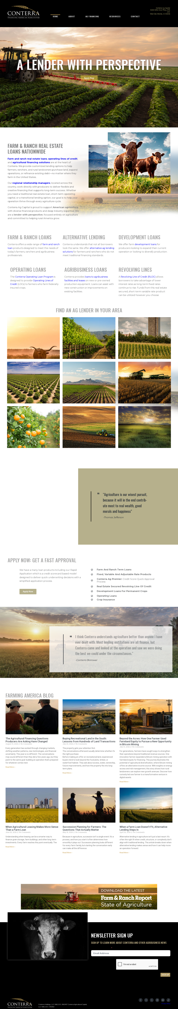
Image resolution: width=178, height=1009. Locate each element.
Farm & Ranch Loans (29, 237)
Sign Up (165, 975)
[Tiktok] (168, 1000)
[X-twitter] (152, 1000)
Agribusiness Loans (85, 269)
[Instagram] (146, 1000)
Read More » (10, 767)
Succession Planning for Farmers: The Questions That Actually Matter (84, 828)
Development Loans (139, 237)
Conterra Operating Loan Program (34, 276)
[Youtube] (163, 1000)
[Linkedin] (157, 1000)
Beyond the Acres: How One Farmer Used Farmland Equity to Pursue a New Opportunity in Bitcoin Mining (145, 741)
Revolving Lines (135, 269)
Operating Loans (28, 269)
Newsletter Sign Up (100, 948)
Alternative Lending (84, 237)
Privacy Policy (165, 1004)
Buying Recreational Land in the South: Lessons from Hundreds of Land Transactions (89, 740)
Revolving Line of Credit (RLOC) (138, 276)
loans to (89, 276)
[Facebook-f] (141, 1000)
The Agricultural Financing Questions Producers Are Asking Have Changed (27, 740)
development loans (145, 244)
